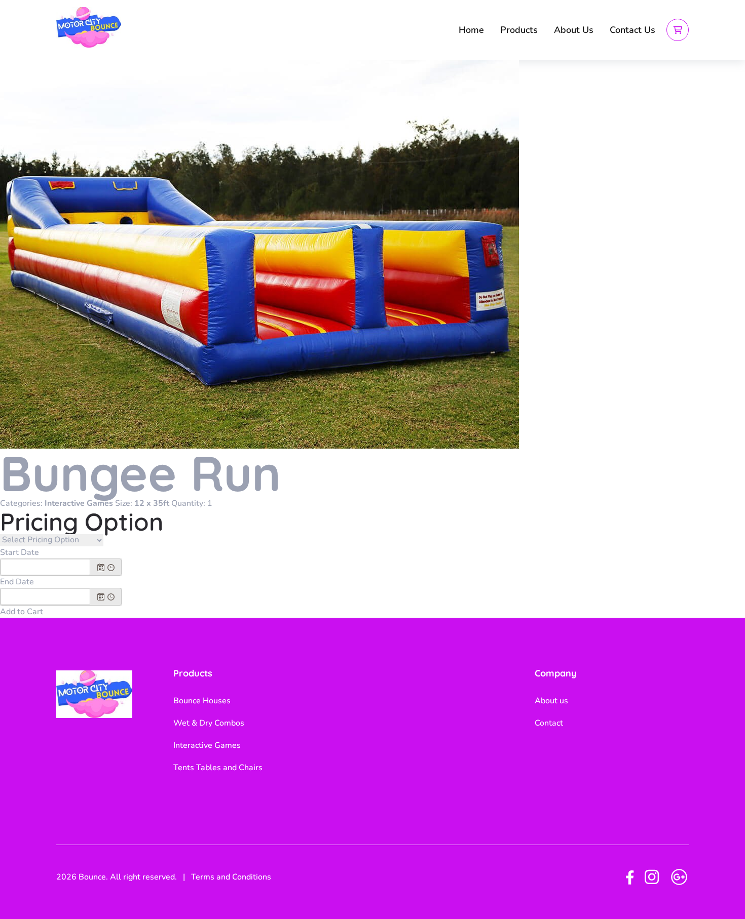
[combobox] (45, 567)
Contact (549, 723)
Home (471, 30)
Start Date (19, 552)
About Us (573, 30)
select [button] (101, 568)
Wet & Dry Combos (208, 723)
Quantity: (188, 503)
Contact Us (632, 30)
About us (551, 700)
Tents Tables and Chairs (218, 767)
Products (519, 30)
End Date (17, 581)
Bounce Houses (202, 700)
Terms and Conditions (231, 877)
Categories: (21, 503)
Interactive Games (207, 745)
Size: (123, 503)
